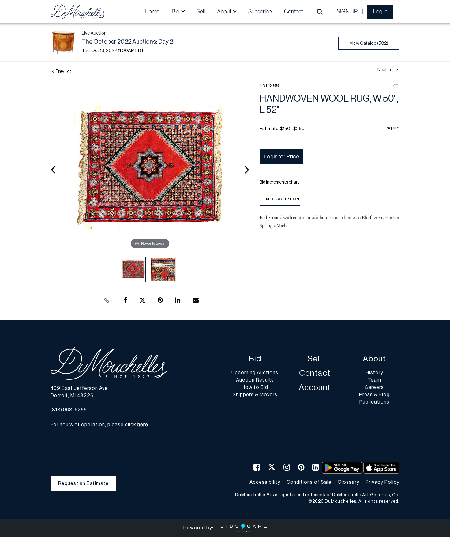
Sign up (347, 11)
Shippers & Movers (255, 394)
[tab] (280, 201)
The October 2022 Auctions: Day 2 (127, 42)
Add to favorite (395, 87)
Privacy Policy (382, 482)
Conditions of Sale (309, 482)
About (374, 359)
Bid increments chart (279, 182)
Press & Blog (374, 394)
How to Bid (255, 387)
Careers (374, 387)
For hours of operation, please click (99, 424)
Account (315, 387)
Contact (293, 11)
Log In (380, 11)
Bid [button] (176, 11)
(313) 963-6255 (69, 410)
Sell (201, 11)
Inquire (392, 128)
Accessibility (264, 482)
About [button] (224, 11)
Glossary (348, 482)
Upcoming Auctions (254, 372)
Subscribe (260, 11)
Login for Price (281, 156)
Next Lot (386, 70)
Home (152, 11)
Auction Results (255, 380)
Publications (374, 402)
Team (374, 380)
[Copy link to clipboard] (107, 300)
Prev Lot (63, 71)
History (374, 372)
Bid (255, 359)
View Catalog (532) (369, 43)
